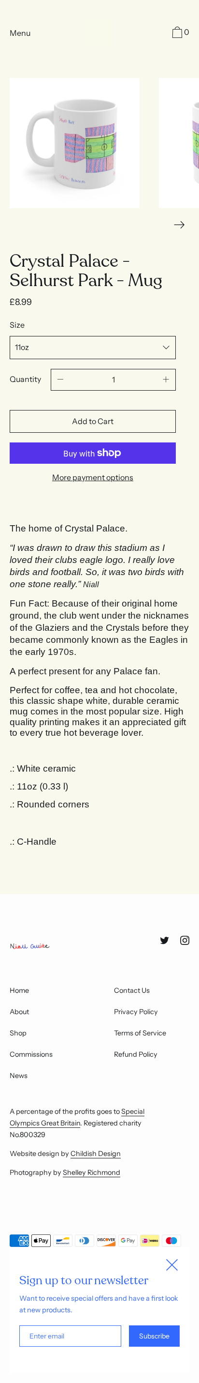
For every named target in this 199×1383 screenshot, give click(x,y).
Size (17, 325)
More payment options (92, 477)
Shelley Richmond (91, 1172)
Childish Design (96, 1153)
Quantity (25, 379)
